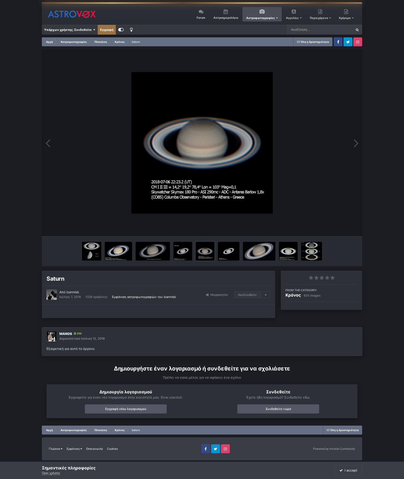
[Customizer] (121, 30)
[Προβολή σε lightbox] (202, 143)
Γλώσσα (55, 448)
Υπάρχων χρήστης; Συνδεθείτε (68, 30)
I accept (350, 470)
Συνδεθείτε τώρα (278, 409)
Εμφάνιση (73, 448)
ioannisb (72, 292)
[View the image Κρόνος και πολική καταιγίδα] (91, 251)
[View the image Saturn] (182, 251)
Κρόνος (293, 295)
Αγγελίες (292, 18)
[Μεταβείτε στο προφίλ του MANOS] (52, 336)
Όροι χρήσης (51, 473)
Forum (201, 17)
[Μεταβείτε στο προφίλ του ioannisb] (52, 295)
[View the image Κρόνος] (118, 251)
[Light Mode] (131, 30)
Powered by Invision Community (334, 448)
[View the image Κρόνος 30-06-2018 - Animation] (259, 251)
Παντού (341, 29)
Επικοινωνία (94, 448)
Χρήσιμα (345, 18)
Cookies (112, 448)
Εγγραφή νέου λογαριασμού (125, 409)
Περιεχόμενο (319, 18)
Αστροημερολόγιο (225, 17)
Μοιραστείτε (218, 295)
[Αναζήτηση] (357, 30)
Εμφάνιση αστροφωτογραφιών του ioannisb (144, 297)
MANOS (65, 334)
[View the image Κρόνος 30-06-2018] (228, 251)
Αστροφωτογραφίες (260, 18)
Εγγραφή (106, 30)
